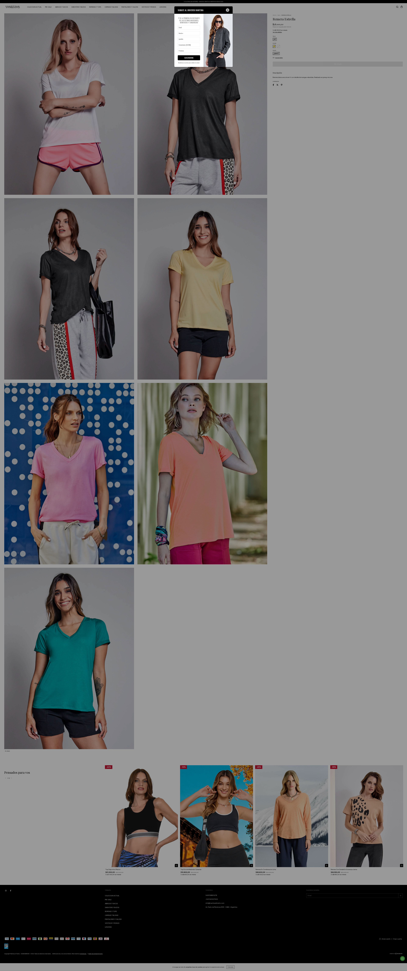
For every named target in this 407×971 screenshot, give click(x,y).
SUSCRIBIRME (189, 57)
